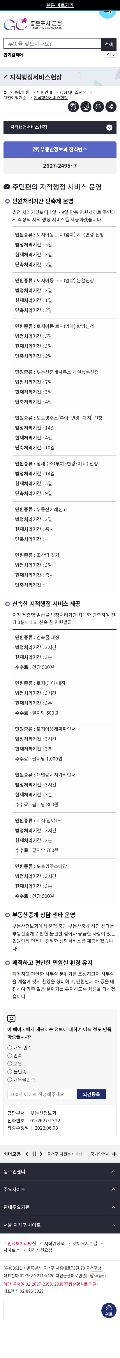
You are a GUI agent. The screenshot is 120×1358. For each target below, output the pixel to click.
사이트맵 (11, 1250)
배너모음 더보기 (114, 1154)
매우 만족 (22, 1047)
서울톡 (99, 1276)
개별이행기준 (14, 97)
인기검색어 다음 (114, 55)
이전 (27, 1154)
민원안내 (44, 92)
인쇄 (98, 106)
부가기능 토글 (111, 106)
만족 (17, 1055)
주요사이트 (14, 1189)
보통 (17, 1063)
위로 (109, 1314)
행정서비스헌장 (73, 92)
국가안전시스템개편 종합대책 (72, 1154)
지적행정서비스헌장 (28, 127)
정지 (34, 1154)
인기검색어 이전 (108, 55)
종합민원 (21, 92)
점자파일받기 (85, 106)
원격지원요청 (40, 1250)
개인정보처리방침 (19, 1243)
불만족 (20, 1071)
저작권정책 (54, 1243)
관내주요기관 (16, 1206)
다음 (41, 1154)
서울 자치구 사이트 (22, 1224)
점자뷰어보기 (73, 106)
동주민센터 (14, 1171)
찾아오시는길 (85, 1243)
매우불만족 (24, 1079)
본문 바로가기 (60, 4)
